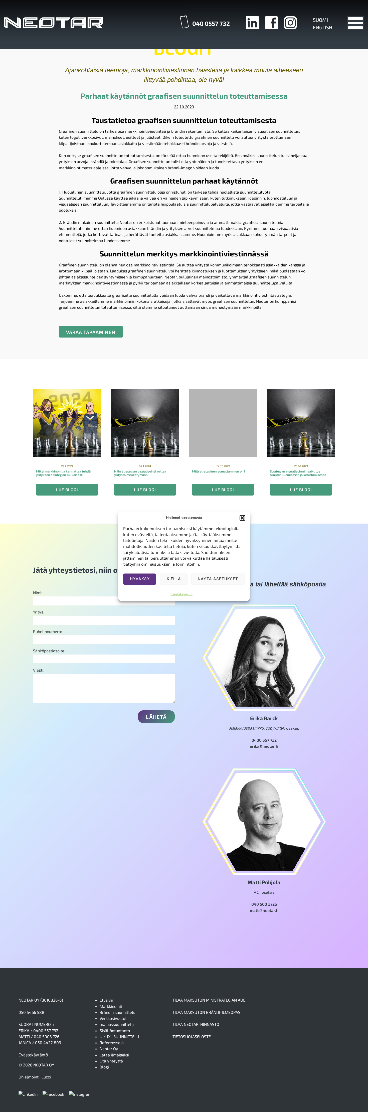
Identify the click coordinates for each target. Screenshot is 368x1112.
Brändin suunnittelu (117, 1012)
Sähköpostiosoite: (49, 650)
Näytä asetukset (218, 579)
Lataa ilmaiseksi (114, 1054)
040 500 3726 (264, 904)
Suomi (320, 20)
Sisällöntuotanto (115, 1030)
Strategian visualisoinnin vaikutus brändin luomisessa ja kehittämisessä (298, 473)
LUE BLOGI (67, 489)
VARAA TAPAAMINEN (90, 332)
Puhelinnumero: (47, 631)
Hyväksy (140, 579)
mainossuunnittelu (117, 1024)
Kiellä (174, 579)
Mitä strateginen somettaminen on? (218, 471)
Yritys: (38, 611)
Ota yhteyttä (111, 1060)
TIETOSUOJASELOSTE (191, 1036)
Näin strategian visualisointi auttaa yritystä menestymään (140, 473)
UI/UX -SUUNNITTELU (119, 1036)
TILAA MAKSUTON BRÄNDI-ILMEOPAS (206, 1012)
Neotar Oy (109, 1048)
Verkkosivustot (113, 1018)
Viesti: (38, 670)
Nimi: (37, 592)
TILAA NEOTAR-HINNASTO (195, 1024)
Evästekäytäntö (182, 594)
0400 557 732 (264, 740)
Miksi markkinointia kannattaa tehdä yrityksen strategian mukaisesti (63, 473)
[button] (242, 517)
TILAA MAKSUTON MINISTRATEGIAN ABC (208, 1000)
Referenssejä (112, 1042)
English (322, 27)
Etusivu (106, 1000)
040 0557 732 (211, 23)
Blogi (104, 1066)
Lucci (46, 1076)
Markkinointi (111, 1006)
